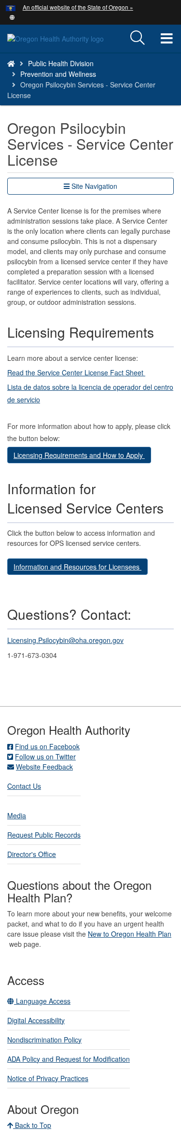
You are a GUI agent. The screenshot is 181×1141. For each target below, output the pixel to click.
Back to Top (32, 1125)
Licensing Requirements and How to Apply (79, 455)
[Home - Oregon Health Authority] (11, 63)
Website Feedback (44, 766)
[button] (12, 16)
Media (16, 815)
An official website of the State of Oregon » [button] (78, 7)
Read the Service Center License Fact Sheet (76, 372)
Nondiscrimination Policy (44, 1039)
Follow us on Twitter (45, 756)
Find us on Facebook (47, 746)
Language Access (42, 1001)
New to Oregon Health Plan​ (129, 934)
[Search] (137, 38)
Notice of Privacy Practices (47, 1078)
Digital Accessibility (36, 1020)
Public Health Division (61, 63)
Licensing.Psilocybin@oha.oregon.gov (65, 640)
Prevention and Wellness (58, 74)
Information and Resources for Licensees (77, 566)
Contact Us (24, 786)
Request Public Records (44, 835)
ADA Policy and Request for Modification (68, 1059)
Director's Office (31, 854)
